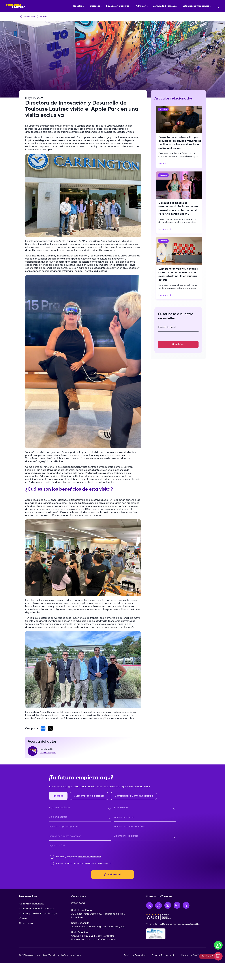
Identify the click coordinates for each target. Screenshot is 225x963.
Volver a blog (29, 17)
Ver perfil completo (48, 753)
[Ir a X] (186, 905)
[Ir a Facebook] (149, 905)
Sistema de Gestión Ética (193, 955)
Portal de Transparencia (163, 955)
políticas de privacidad (89, 857)
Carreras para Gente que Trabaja (38, 913)
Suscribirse (178, 344)
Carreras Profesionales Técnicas (36, 909)
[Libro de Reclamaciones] (176, 933)
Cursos (23, 918)
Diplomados (26, 923)
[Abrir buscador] (217, 6)
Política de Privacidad (135, 955)
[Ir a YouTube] (167, 905)
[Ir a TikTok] (177, 905)
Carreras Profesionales (31, 904)
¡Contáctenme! (112, 874)
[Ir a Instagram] (158, 905)
